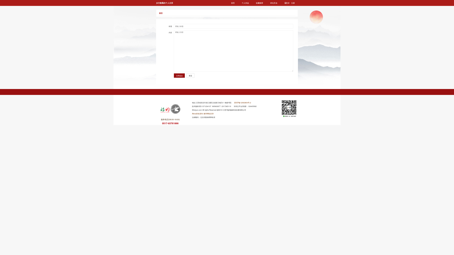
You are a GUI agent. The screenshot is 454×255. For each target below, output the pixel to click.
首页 (233, 3)
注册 (293, 3)
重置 (190, 75)
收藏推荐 (259, 3)
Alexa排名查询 (197, 113)
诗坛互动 (273, 3)
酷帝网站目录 (209, 113)
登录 (288, 3)
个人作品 (245, 3)
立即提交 (179, 75)
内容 (170, 32)
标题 (170, 26)
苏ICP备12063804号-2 (242, 102)
